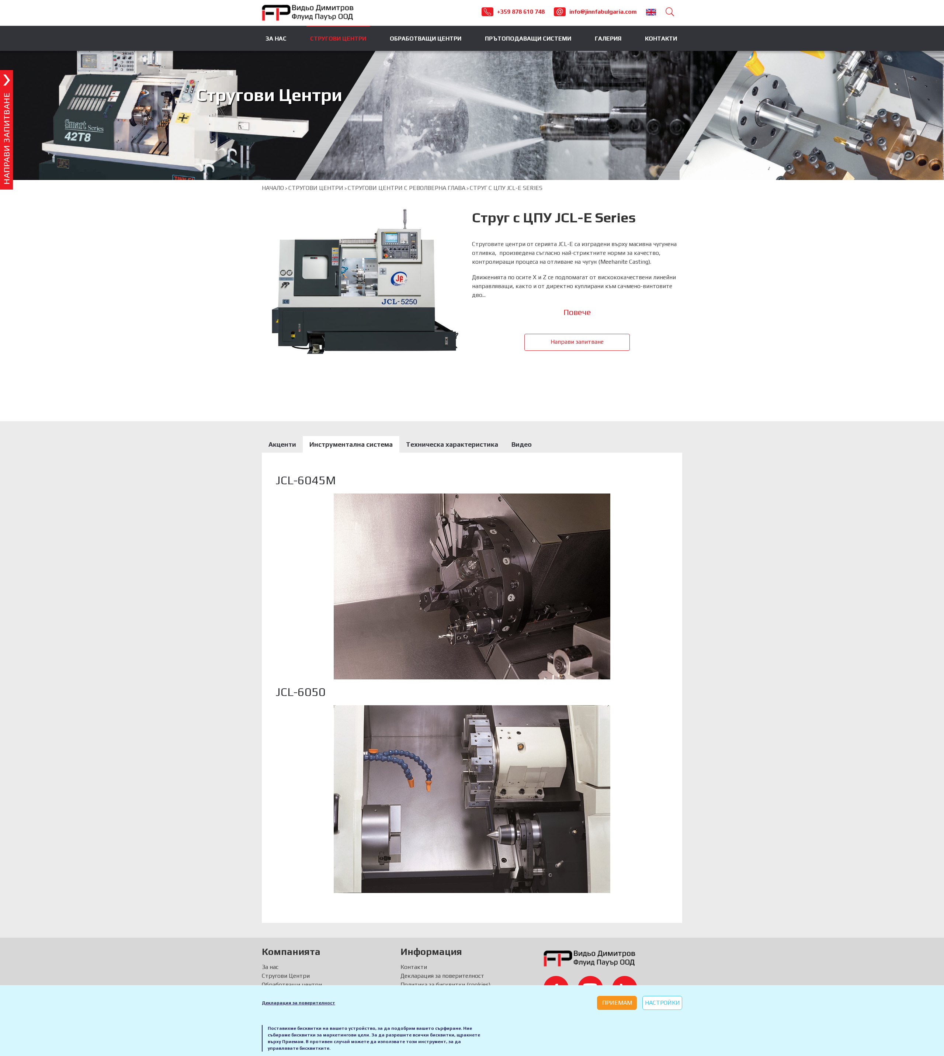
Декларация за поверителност (298, 1002)
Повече (577, 312)
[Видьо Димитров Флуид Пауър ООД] (308, 12)
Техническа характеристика (452, 444)
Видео (521, 444)
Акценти (282, 444)
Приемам (617, 1002)
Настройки (662, 1002)
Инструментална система (351, 444)
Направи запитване (577, 341)
